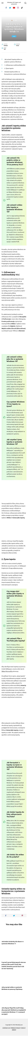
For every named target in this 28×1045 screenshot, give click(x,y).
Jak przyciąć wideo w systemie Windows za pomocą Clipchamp (12, 988)
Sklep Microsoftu (7, 671)
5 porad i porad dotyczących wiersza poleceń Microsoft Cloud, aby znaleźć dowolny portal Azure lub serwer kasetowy (14, 965)
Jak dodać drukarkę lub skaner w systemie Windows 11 (12, 942)
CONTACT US (6, 1028)
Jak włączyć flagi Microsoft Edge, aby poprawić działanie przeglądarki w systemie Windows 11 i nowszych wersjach (14, 1011)
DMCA (23, 1028)
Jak (14, 36)
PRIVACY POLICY (15, 1028)
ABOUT (14, 1029)
